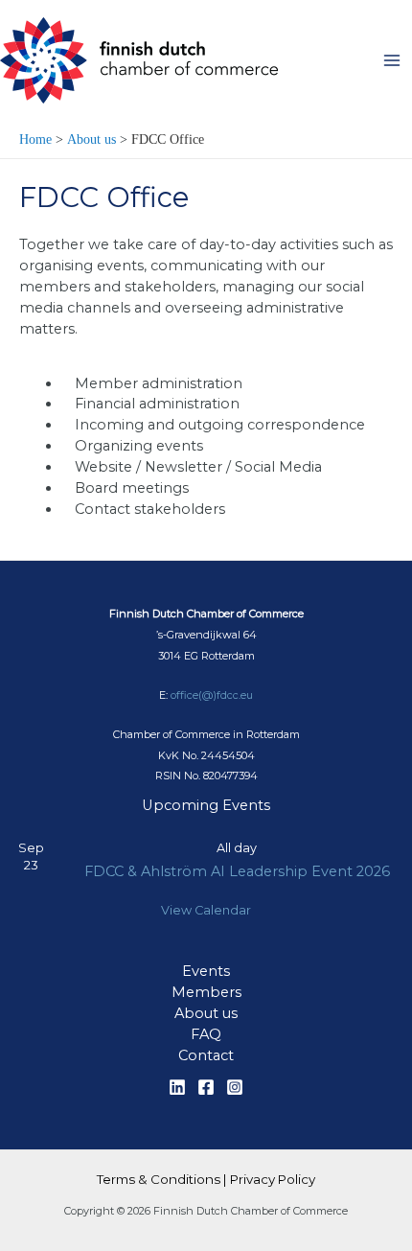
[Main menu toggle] (392, 60)
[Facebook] (206, 1087)
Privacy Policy (272, 1179)
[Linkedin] (177, 1087)
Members (206, 992)
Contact (206, 1055)
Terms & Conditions (158, 1179)
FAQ (206, 1034)
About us (206, 1013)
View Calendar (206, 910)
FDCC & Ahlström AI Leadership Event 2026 (237, 871)
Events (206, 971)
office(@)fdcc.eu (212, 695)
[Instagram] (234, 1087)
